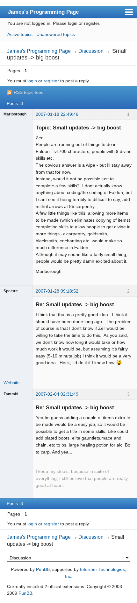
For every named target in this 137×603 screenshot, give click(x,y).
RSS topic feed (29, 92)
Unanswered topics (55, 34)
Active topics (19, 34)
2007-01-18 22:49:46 (57, 114)
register (51, 80)
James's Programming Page (43, 12)
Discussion (91, 51)
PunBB (43, 569)
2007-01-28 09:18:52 (57, 291)
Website (12, 382)
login (32, 80)
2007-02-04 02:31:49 (57, 394)
